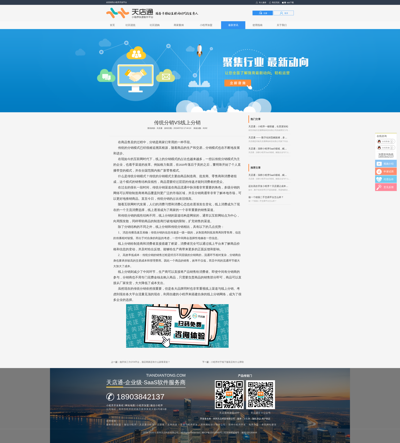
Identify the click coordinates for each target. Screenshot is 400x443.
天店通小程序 (146, 424)
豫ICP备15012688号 (212, 432)
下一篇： (223, 362)
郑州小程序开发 (237, 424)
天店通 (159, 128)
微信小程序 (156, 405)
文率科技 (173, 424)
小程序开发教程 (115, 405)
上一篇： (140, 362)
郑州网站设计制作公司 (213, 424)
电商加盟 (254, 424)
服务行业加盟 (113, 424)
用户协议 (266, 418)
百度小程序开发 (189, 424)
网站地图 (130, 405)
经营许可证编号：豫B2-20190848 (240, 432)
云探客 (161, 424)
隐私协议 (256, 418)
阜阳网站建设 (269, 424)
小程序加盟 (143, 405)
